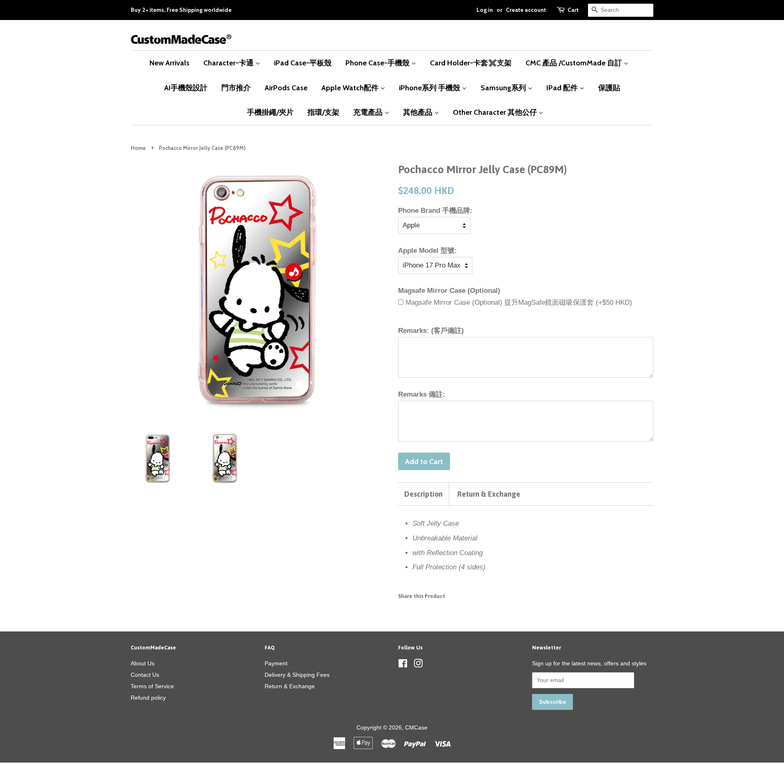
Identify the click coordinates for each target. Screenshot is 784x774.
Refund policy (148, 697)
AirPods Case (286, 87)
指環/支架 (323, 112)
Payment (276, 663)
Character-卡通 (229, 62)
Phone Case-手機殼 (378, 62)
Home (138, 148)
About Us (142, 663)
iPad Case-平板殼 (303, 62)
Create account (526, 9)
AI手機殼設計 (185, 87)
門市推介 (236, 87)
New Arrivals (169, 62)
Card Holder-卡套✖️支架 (471, 62)
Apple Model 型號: (427, 250)
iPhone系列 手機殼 (430, 87)
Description (423, 494)
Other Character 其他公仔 (496, 112)
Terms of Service (152, 686)
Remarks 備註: (421, 394)
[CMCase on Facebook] (403, 665)
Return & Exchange (488, 494)
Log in (485, 9)
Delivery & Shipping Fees (297, 674)
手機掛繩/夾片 (270, 112)
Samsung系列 (504, 87)
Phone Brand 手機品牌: (435, 210)
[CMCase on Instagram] (418, 665)
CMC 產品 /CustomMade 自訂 (575, 62)
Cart (573, 9)
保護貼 (609, 87)
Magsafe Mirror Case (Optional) (449, 290)
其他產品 (418, 112)
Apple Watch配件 (350, 87)
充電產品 (368, 112)
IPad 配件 (562, 87)
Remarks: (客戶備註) (431, 331)
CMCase (416, 727)
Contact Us (145, 674)
